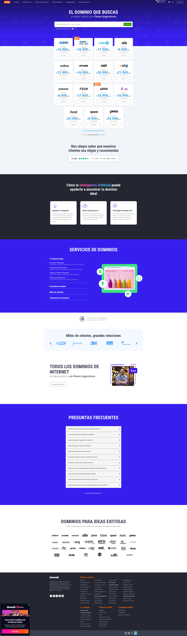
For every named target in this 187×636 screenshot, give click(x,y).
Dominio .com (89, 542)
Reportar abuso (103, 612)
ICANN (96, 320)
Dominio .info (102, 542)
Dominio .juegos (55, 548)
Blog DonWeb (121, 610)
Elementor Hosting (84, 603)
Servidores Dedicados (128, 591)
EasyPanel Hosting (127, 587)
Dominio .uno (94, 535)
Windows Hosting (99, 589)
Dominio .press (132, 535)
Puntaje (94, 158)
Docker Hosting (98, 600)
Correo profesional (84, 582)
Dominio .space (113, 535)
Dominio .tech (103, 535)
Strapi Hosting (112, 598)
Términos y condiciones (85, 619)
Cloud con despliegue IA (101, 596)
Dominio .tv (64, 548)
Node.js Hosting (98, 603)
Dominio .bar (112, 542)
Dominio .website (75, 535)
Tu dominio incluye (56, 259)
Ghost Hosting (112, 594)
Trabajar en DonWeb (85, 612)
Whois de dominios (56, 292)
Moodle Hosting (112, 603)
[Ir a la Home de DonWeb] (7, 2)
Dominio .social (132, 542)
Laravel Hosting (112, 580)
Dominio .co (86, 555)
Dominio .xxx (57, 555)
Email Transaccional (85, 587)
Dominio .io (122, 548)
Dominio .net (101, 548)
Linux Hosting (98, 587)
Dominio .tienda (55, 542)
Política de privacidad (85, 617)
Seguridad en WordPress (124, 615)
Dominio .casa (112, 548)
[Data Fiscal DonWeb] (135, 633)
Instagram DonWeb (59, 596)
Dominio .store (64, 535)
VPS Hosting (97, 598)
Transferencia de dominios (59, 298)
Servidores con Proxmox (129, 594)
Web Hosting (83, 598)
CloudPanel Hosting (127, 584)
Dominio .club (71, 555)
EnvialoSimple (83, 591)
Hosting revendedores (100, 591)
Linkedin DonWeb (62, 596)
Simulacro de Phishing (128, 600)
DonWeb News (121, 612)
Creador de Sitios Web (85, 594)
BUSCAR (63, 55)
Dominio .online (54, 535)
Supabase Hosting (113, 589)
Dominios (82, 580)
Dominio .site (85, 535)
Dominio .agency (129, 555)
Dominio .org (76, 542)
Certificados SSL (84, 584)
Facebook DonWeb (51, 596)
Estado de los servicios (104, 617)
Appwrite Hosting (113, 587)
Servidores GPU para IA (129, 596)
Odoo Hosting (112, 600)
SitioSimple (83, 596)
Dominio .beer (99, 555)
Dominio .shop (132, 548)
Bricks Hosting (98, 580)
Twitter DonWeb (54, 596)
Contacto (82, 621)
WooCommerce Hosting (100, 582)
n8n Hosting (112, 582)
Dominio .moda (72, 548)
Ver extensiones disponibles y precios (93, 130)
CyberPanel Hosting (127, 589)
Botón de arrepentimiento (105, 619)
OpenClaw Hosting (113, 584)
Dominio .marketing (114, 555)
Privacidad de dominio (58, 286)
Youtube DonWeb (57, 596)
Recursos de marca (84, 624)
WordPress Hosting (84, 600)
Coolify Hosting (112, 591)
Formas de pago (103, 624)
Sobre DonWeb (84, 610)
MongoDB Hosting (127, 580)
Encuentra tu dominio (58, 384)
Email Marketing (84, 589)
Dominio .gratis (66, 542)
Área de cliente (102, 626)
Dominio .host (122, 535)
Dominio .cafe (91, 548)
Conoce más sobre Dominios (93, 493)
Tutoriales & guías (103, 621)
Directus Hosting (113, 596)
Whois (100, 615)
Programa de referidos (85, 626)
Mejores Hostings (127, 598)
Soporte (101, 610)
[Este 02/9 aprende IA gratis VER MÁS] (161, 2)
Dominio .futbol (82, 548)
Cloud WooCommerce (100, 584)
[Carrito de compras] (169, 2)
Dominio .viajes (122, 542)
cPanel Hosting (126, 582)
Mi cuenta (179, 2)
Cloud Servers (98, 594)
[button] (136, 343)
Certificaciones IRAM (85, 615)
